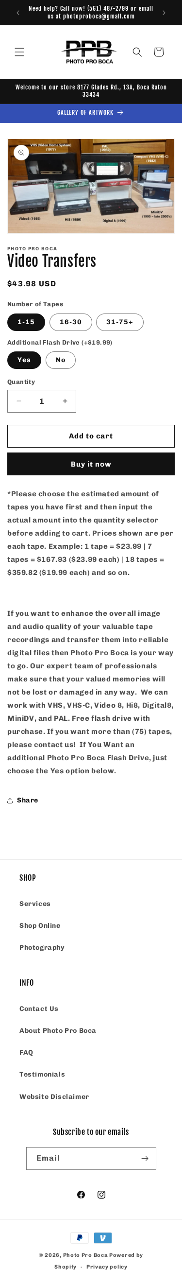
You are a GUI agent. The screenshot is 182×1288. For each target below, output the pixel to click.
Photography (42, 947)
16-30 (71, 322)
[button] (19, 52)
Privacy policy (107, 1267)
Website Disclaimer (54, 1097)
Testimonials (42, 1074)
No (61, 360)
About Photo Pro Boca (58, 1031)
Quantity (21, 381)
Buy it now (91, 464)
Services (35, 904)
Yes (24, 360)
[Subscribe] (145, 1158)
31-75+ (119, 322)
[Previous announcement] (18, 12)
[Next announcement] (164, 12)
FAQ (26, 1052)
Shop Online (40, 926)
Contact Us (39, 1009)
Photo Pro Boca (85, 1255)
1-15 (26, 322)
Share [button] (27, 800)
